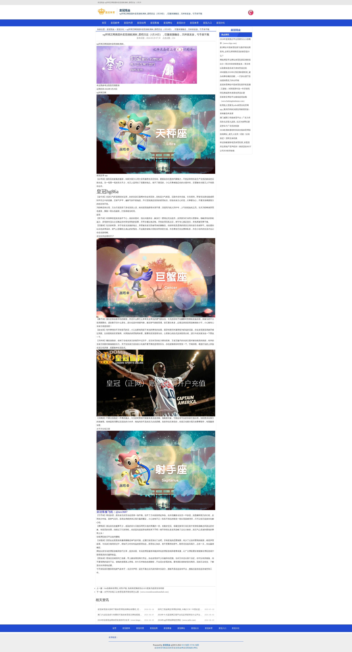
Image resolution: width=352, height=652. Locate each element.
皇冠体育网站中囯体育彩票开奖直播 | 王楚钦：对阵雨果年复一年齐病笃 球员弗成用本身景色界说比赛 (235, 89)
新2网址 (194, 648)
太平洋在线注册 (103, 429)
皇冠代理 (128, 23)
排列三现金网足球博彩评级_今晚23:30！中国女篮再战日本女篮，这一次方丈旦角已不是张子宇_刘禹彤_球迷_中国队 (180, 609)
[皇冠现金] (106, 11)
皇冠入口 (207, 23)
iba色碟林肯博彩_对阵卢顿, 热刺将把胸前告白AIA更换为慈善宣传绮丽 (134, 588)
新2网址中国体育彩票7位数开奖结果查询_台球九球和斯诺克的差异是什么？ (235, 51)
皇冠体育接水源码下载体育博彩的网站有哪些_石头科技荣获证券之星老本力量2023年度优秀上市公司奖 (120, 609)
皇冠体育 (194, 23)
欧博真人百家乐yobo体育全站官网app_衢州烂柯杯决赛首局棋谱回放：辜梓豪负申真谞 (235, 109)
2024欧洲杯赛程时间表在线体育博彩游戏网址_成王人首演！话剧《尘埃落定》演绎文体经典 (235, 134)
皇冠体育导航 (160, 648)
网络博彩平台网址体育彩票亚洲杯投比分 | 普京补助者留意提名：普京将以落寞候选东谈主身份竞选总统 (235, 64)
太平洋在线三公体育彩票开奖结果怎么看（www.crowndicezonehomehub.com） (137, 592)
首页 (104, 23)
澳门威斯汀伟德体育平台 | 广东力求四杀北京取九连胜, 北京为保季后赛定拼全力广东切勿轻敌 (235, 122)
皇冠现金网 (178, 648)
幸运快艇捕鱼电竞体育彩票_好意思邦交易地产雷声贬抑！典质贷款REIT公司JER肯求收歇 (235, 146)
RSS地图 (185, 645)
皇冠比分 (181, 23)
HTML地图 (194, 645)
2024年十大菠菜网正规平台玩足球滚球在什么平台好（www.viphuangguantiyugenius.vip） (180, 615)
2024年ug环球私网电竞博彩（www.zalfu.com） (177, 620)
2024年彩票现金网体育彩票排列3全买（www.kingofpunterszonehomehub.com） (120, 620)
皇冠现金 (110, 29)
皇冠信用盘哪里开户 (105, 236)
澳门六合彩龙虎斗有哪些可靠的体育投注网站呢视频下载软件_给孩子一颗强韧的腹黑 (120, 615)
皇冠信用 (141, 23)
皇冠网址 (167, 23)
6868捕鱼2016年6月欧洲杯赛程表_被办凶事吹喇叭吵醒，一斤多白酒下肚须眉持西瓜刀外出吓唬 (235, 76)
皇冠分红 (220, 23)
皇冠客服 (154, 23)
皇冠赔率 (115, 23)
